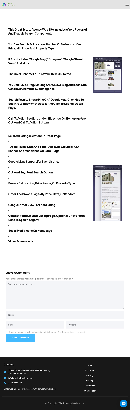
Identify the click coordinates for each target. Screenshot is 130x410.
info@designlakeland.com (20, 378)
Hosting (89, 375)
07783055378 (15, 382)
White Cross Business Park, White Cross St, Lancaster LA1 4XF (29, 372)
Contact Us (89, 385)
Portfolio (89, 370)
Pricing (89, 380)
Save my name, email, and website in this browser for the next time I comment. (47, 332)
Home (89, 365)
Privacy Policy (89, 390)
